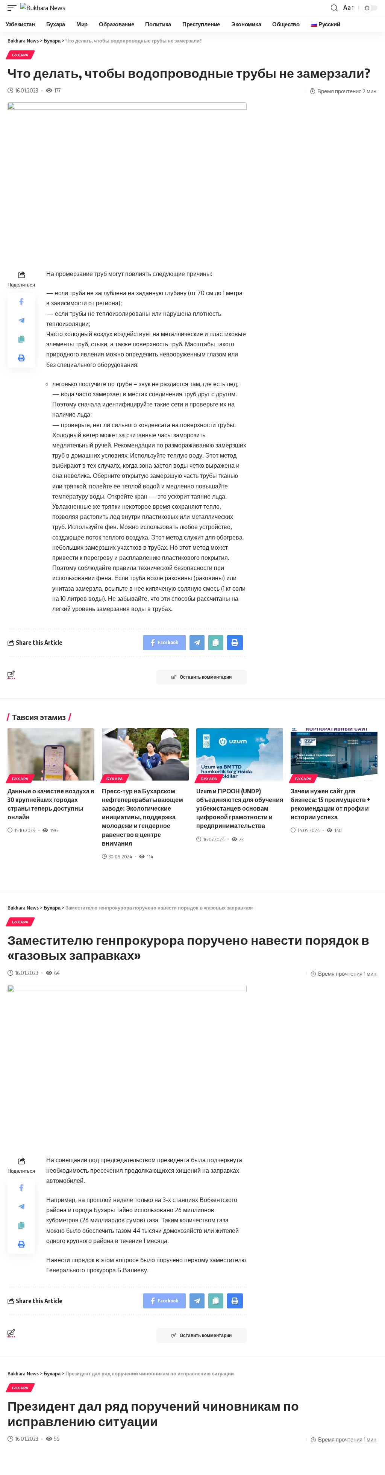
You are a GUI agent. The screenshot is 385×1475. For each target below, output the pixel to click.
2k (241, 839)
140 (338, 830)
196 (54, 830)
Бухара (20, 55)
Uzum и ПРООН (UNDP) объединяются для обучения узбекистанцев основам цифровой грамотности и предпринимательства (239, 808)
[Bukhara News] (42, 8)
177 (57, 90)
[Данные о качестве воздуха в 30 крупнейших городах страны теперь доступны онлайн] (51, 754)
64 (57, 972)
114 (150, 856)
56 (56, 1438)
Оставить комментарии (206, 677)
